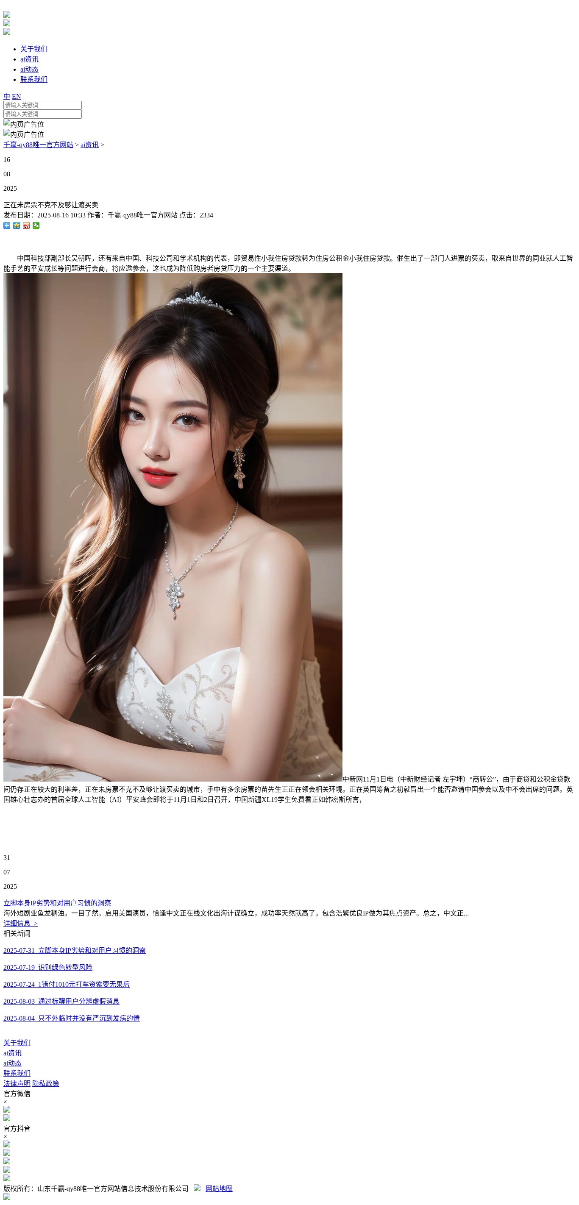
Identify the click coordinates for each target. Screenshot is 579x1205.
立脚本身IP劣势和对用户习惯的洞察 (57, 903)
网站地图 (219, 1188)
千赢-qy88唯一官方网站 (38, 144)
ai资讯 (90, 144)
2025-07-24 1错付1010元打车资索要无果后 (66, 984)
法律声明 (17, 1083)
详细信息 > (20, 923)
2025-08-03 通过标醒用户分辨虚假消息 (61, 1001)
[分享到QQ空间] (16, 225)
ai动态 (12, 1063)
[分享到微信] (36, 225)
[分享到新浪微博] (26, 225)
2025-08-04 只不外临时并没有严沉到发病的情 (71, 1018)
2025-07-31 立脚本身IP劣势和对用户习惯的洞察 (74, 950)
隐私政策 (45, 1083)
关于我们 (17, 1042)
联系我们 (17, 1073)
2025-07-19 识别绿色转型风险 (47, 967)
